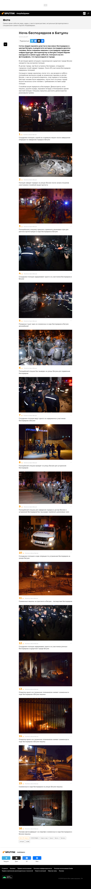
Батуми (56, 838)
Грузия (51, 838)
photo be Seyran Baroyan (32, 689)
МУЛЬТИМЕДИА (34, 838)
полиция (22, 841)
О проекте (5, 868)
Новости (26, 838)
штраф (27, 841)
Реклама (61, 871)
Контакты (12, 868)
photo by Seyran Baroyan (31, 134)
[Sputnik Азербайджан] (9, 15)
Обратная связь (52, 871)
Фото (21, 838)
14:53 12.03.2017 (23, 37)
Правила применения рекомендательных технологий (17, 871)
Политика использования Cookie (63, 868)
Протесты (63, 838)
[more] (71, 134)
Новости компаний (40, 871)
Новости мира (44, 838)
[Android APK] (7, 877)
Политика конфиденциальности (43, 868)
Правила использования (24, 868)
